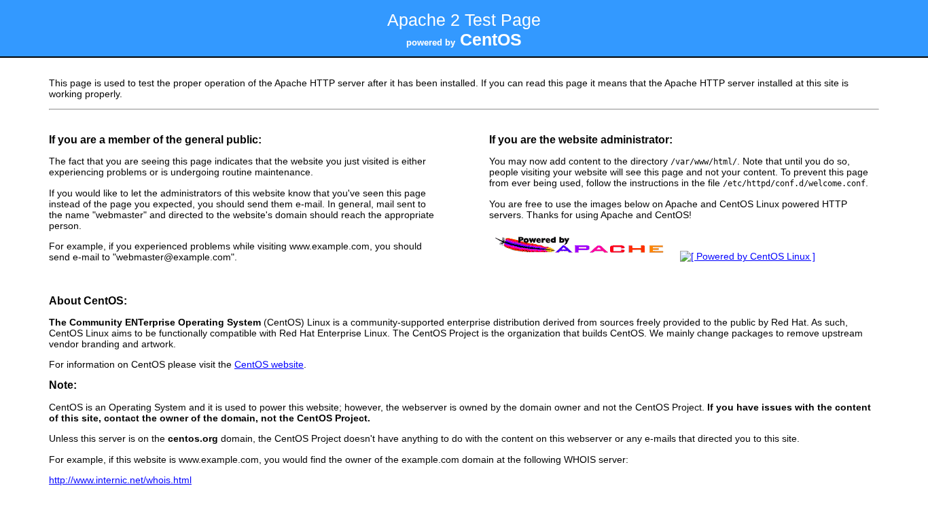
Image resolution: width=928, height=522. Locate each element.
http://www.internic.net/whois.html (120, 479)
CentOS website (269, 364)
